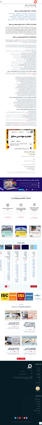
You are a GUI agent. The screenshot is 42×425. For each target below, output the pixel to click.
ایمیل (34, 159)
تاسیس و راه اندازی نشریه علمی (8, 209)
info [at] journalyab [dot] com (23, 374)
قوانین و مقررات (38, 382)
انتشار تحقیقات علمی (16, 124)
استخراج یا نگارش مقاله (31, 167)
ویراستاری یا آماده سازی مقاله (30, 168)
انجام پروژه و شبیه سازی (38, 374)
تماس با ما (38, 384)
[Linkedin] (15, 418)
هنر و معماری (38, 408)
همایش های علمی (38, 377)
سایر (33, 170)
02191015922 (23, 371)
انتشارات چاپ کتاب (38, 371)
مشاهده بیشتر (34, 286)
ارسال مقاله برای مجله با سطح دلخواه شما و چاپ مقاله (21, 209)
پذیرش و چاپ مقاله (31, 169)
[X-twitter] (22, 418)
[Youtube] (24, 418)
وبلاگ (39, 380)
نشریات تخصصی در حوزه (20, 39)
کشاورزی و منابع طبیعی (37, 410)
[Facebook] (27, 418)
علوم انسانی (38, 403)
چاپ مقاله (38, 368)
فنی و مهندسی (38, 401)
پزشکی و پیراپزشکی (37, 399)
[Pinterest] (20, 418)
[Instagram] (18, 418)
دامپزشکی (39, 412)
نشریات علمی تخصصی (23, 122)
